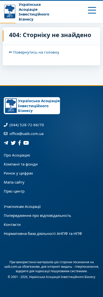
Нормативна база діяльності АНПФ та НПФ (43, 233)
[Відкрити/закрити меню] (92, 10)
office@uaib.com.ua (26, 133)
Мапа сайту (14, 182)
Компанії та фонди (21, 164)
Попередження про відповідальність (37, 215)
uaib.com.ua (12, 266)
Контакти (12, 224)
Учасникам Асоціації (22, 206)
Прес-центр (14, 191)
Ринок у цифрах (18, 173)
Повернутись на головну (35, 52)
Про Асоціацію (17, 155)
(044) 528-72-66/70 (26, 124)
